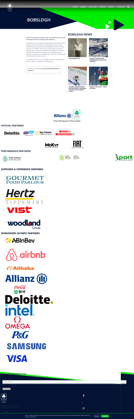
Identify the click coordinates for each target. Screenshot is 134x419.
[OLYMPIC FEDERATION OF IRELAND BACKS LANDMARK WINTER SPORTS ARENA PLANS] (77, 76)
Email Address (6, 379)
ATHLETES (93, 7)
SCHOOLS (120, 7)
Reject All (97, 416)
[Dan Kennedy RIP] (77, 47)
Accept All (105, 416)
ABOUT (111, 7)
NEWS (75, 7)
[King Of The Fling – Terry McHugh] (98, 76)
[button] (128, 6)
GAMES (83, 7)
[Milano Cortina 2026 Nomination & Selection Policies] (98, 47)
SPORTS (103, 7)
